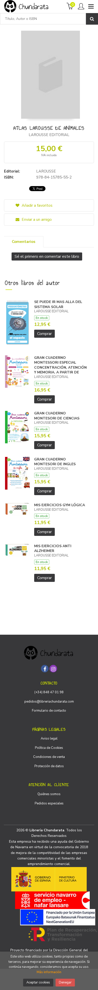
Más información (49, 972)
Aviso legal (49, 738)
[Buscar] (92, 19)
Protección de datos (49, 766)
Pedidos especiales (49, 803)
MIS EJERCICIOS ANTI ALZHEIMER (52, 548)
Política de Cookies (49, 748)
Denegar (65, 982)
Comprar (44, 333)
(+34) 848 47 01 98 (49, 692)
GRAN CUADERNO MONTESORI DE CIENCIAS (56, 416)
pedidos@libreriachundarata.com (49, 701)
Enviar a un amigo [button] (36, 219)
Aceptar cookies (38, 982)
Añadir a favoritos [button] (37, 205)
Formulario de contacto (49, 710)
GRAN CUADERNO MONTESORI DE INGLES (55, 462)
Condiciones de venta (49, 757)
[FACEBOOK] (44, 668)
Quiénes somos (49, 794)
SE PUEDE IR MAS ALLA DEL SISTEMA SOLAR (58, 304)
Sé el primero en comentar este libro (47, 256)
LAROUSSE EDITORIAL (49, 134)
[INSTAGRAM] (53, 668)
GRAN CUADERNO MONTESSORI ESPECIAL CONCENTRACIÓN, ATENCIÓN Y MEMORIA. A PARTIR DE (60, 365)
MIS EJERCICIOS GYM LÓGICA (59, 505)
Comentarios (23, 241)
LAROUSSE (46, 171)
